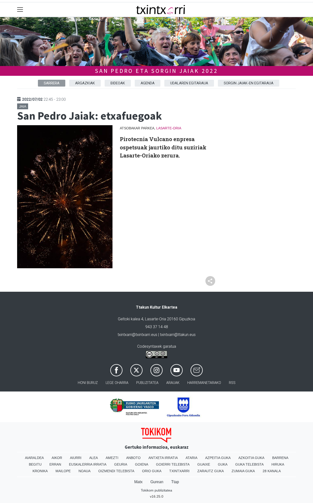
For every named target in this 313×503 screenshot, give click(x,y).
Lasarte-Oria (168, 128)
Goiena (141, 464)
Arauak (172, 383)
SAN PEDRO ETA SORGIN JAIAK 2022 (156, 71)
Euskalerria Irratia (87, 464)
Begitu (35, 464)
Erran (55, 464)
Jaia (22, 106)
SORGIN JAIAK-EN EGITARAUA (248, 83)
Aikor (57, 458)
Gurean (156, 482)
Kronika (40, 471)
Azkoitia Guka (251, 458)
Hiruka (277, 464)
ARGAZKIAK (85, 83)
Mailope (63, 471)
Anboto (133, 458)
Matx (138, 482)
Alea (93, 458)
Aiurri (75, 458)
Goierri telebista (173, 464)
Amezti (112, 458)
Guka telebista (249, 464)
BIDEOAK (118, 83)
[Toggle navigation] (20, 9)
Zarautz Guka (210, 471)
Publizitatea (147, 383)
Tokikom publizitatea (156, 490)
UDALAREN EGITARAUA (189, 83)
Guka (222, 464)
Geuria (120, 464)
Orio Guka (151, 471)
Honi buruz (88, 383)
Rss (232, 383)
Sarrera (51, 83)
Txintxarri (179, 471)
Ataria (191, 458)
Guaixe (203, 464)
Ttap (175, 482)
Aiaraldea (34, 458)
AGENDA (148, 83)
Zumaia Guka (243, 471)
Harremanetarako (204, 383)
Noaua (84, 471)
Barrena (280, 458)
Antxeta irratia (163, 458)
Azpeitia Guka (218, 458)
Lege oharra (117, 383)
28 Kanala (272, 471)
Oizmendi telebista (116, 471)
